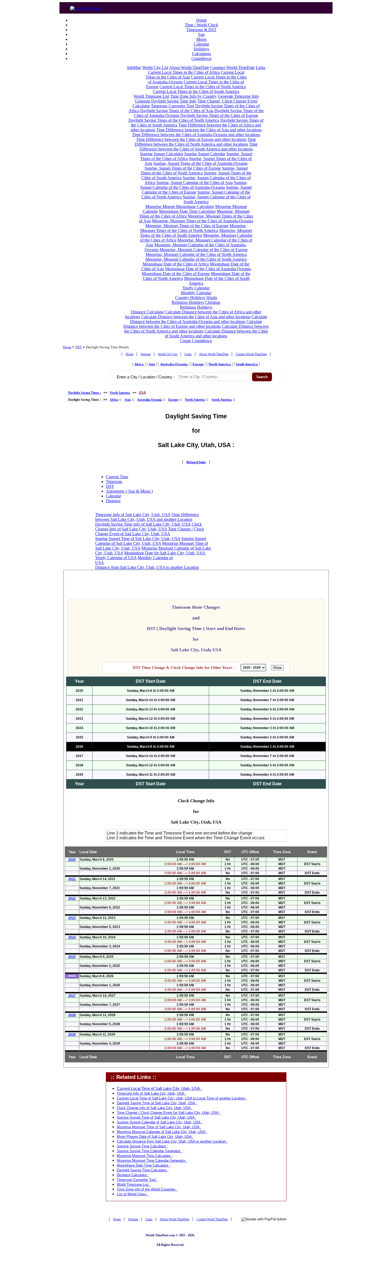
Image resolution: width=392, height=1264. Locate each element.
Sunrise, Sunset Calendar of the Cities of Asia (194, 182)
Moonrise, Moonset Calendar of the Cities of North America (196, 254)
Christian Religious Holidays (200, 304)
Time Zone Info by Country (193, 96)
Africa (139, 364)
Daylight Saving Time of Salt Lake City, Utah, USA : (157, 1103)
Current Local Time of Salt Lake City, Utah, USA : (159, 1088)
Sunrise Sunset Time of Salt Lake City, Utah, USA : (157, 1117)
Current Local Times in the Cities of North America (202, 86)
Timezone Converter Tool (172, 106)
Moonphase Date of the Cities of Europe (176, 273)
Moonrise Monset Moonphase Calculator (179, 206)
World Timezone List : (134, 1185)
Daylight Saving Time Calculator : (143, 1170)
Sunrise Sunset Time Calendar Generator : (149, 1151)
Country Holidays (190, 297)
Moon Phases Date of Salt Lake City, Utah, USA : (155, 1137)
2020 (72, 859)
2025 (72, 957)
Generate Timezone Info (238, 96)
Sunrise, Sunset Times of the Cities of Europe (183, 168)
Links (260, 67)
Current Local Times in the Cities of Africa (184, 72)
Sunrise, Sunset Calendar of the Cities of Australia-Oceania (193, 185)
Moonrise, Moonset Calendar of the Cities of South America (196, 259)
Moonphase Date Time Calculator (187, 211)
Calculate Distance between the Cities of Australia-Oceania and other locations (198, 319)
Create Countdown (196, 340)
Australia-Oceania (174, 364)
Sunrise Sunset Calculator (161, 154)
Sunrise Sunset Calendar (204, 154)
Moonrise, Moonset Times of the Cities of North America (193, 228)
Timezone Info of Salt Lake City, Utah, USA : (151, 1093)
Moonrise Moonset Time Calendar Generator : (152, 1161)
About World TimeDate (214, 354)
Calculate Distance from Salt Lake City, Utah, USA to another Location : (172, 1141)
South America (247, 364)
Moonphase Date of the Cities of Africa (176, 264)
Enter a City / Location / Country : (145, 377)
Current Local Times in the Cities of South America (196, 91)
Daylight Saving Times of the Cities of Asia (176, 110)
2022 (72, 898)
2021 (72, 879)
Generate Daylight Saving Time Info (165, 101)
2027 (72, 995)
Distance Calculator (147, 312)
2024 (72, 937)
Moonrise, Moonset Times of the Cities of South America (196, 233)
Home (201, 20)
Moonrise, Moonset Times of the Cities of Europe (187, 225)
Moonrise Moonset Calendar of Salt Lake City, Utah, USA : (162, 1132)
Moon (201, 39)
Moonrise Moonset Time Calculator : (145, 1156)
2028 (72, 1015)
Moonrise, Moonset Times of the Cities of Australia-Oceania (202, 221)
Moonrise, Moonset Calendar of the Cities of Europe (203, 249)
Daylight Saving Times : (84, 393)
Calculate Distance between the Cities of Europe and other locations (192, 324)
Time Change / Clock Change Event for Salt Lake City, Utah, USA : (169, 1113)
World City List (155, 67)
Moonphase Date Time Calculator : (143, 1165)
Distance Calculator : (133, 1175)
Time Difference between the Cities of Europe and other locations (191, 139)
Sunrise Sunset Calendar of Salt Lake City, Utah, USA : (159, 1122)
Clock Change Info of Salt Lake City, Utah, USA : (155, 1108)
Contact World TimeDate (251, 354)
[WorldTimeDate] (85, 7)
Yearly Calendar (196, 288)
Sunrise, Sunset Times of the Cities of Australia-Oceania (200, 163)
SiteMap (134, 67)
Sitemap (146, 354)
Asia (152, 364)
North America (220, 364)
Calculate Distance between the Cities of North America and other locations (196, 328)
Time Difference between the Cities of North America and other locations (195, 141)
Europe (198, 364)
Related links (196, 462)
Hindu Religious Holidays (194, 300)
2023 (72, 918)
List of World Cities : (132, 1194)
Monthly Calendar (196, 293)
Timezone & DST (201, 29)
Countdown (201, 58)
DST (78, 347)
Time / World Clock (201, 25)
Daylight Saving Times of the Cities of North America (174, 120)
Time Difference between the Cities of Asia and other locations (209, 130)
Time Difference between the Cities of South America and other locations (198, 146)
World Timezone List (151, 96)
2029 (72, 1034)
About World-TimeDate (189, 67)
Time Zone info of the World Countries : (147, 1189)
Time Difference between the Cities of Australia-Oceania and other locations (196, 134)
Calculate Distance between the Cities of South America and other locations (216, 333)
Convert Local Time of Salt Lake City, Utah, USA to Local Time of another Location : (182, 1098)
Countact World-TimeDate (232, 67)
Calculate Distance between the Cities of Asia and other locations (195, 316)
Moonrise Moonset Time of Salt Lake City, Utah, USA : (159, 1127)
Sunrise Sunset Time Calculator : (142, 1146)
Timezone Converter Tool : (137, 1180)
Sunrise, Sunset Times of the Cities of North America (194, 170)
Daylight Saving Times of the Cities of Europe (219, 115)
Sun (201, 34)
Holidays (201, 49)
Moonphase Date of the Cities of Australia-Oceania (208, 269)
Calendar (201, 44)
